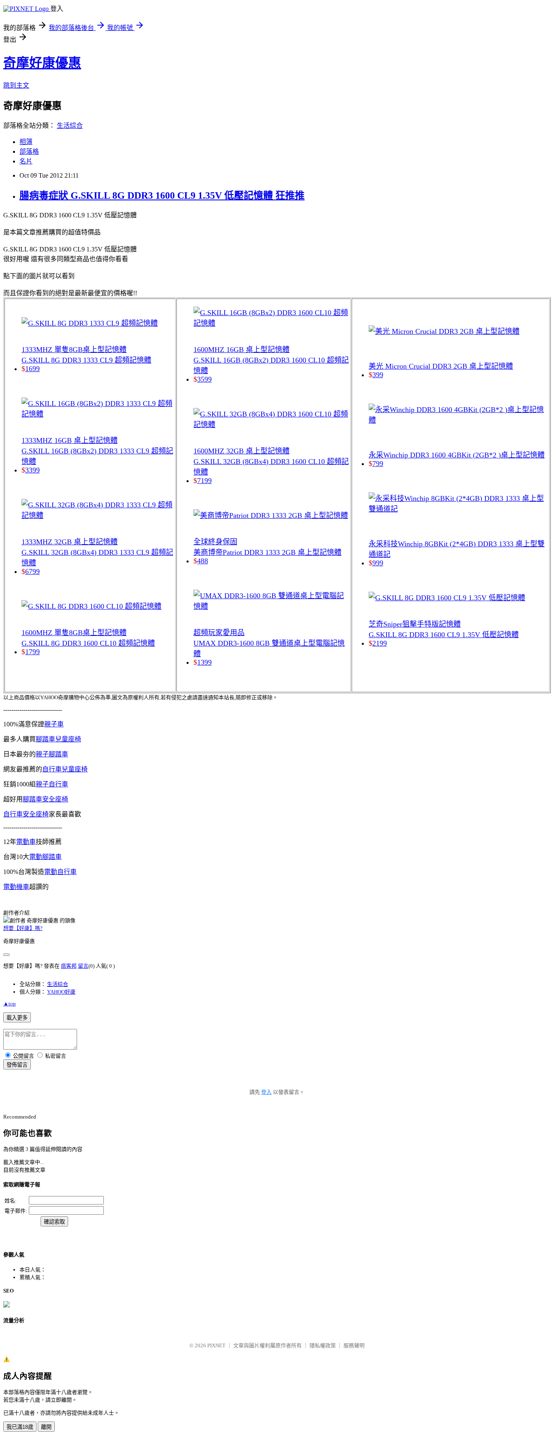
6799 (32, 571)
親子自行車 (52, 784)
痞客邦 (69, 966)
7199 (204, 481)
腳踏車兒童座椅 (58, 739)
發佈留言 (17, 1065)
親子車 (54, 724)
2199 (379, 643)
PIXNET (216, 1345)
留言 (83, 966)
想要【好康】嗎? (23, 928)
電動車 (26, 841)
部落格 (29, 151)
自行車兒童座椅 (65, 769)
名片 (25, 161)
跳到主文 (16, 85)
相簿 (25, 141)
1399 (204, 662)
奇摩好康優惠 (42, 63)
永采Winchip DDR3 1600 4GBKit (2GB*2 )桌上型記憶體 (457, 455)
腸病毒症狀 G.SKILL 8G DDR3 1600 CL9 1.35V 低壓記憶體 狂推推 (162, 195)
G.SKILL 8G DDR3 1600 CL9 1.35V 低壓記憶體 (444, 635)
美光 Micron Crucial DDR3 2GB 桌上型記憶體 (441, 366)
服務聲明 (354, 1345)
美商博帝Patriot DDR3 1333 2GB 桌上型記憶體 (267, 552)
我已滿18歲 (19, 1427)
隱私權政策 (322, 1345)
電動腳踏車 (45, 856)
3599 (204, 379)
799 (377, 464)
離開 (46, 1427)
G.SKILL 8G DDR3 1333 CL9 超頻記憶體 (86, 360)
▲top (9, 1004)
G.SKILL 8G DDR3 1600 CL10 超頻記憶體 (88, 643)
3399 (32, 470)
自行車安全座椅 (26, 814)
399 (377, 375)
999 (377, 563)
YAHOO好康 (61, 992)
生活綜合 (70, 125)
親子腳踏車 (52, 754)
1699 (32, 369)
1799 (32, 652)
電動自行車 (60, 871)
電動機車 (16, 886)
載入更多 (17, 1018)
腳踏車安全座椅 (45, 799)
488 (202, 561)
